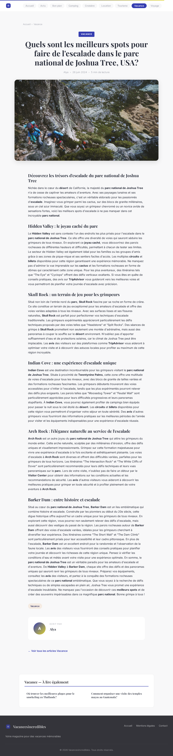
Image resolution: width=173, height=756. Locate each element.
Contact (163, 725)
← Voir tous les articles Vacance (48, 650)
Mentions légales (145, 725)
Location (106, 5)
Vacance (139, 5)
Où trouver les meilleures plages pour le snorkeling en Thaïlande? (51, 695)
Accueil (30, 5)
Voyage (155, 5)
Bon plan (57, 5)
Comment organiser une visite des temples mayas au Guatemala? (116, 695)
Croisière (90, 5)
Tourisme (123, 5)
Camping (73, 5)
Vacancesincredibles (29, 726)
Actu (43, 5)
